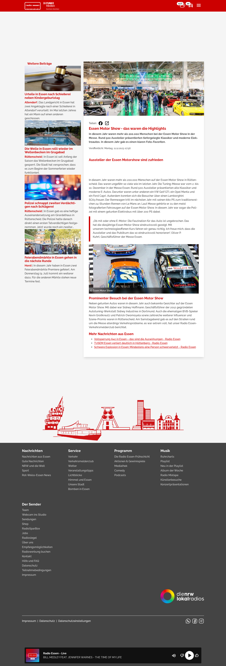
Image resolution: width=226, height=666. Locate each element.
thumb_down (182, 655)
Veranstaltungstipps (80, 470)
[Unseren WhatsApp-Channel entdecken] (188, 621)
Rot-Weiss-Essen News (36, 475)
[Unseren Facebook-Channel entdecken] (194, 621)
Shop (25, 523)
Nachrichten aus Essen (36, 456)
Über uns (27, 542)
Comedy (119, 470)
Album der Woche (171, 470)
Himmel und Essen (79, 479)
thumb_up (197, 655)
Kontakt (27, 556)
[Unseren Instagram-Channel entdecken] (201, 621)
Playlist (165, 461)
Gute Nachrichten (33, 461)
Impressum (29, 574)
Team (25, 510)
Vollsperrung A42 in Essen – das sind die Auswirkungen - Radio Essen (137, 339)
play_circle (189, 655)
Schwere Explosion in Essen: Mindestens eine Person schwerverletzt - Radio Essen (145, 347)
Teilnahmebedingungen (36, 570)
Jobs (25, 533)
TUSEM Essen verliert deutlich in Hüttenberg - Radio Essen (130, 343)
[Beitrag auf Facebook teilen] (101, 123)
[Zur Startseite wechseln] (33, 6)
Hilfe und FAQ (30, 561)
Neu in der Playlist (171, 465)
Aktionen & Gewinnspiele (129, 461)
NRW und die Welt (33, 465)
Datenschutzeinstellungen (74, 621)
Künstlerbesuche (170, 479)
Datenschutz (30, 565)
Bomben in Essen (79, 489)
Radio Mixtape (169, 475)
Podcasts (120, 475)
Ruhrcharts (167, 456)
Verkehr (73, 456)
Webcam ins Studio (34, 514)
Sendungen (29, 519)
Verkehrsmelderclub (81, 461)
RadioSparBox (31, 528)
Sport (25, 470)
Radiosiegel (29, 537)
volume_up (174, 655)
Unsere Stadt (76, 484)
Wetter (72, 465)
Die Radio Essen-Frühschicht (132, 456)
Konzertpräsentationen (174, 484)
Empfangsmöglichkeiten (37, 547)
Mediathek (120, 465)
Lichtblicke (75, 475)
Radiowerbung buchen (36, 551)
